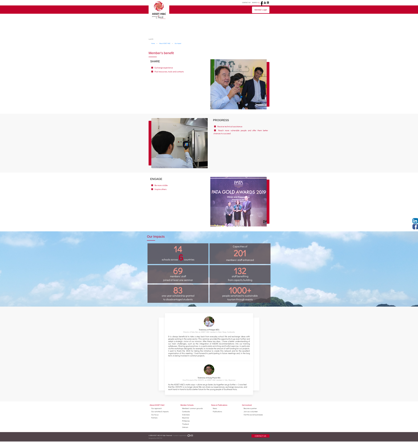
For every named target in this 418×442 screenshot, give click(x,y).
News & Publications (219, 405)
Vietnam (185, 427)
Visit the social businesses (253, 414)
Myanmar (185, 418)
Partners (154, 418)
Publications (217, 411)
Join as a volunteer (251, 411)
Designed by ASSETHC (155, 438)
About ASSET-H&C (157, 405)
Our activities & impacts (160, 411)
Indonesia (186, 414)
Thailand (185, 424)
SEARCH (255, 2)
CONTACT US (246, 2)
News (215, 408)
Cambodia (186, 411)
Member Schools (187, 405)
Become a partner (250, 408)
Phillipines (186, 421)
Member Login (261, 10)
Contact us (260, 436)
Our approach (156, 408)
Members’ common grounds (192, 408)
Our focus (154, 414)
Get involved (247, 405)
